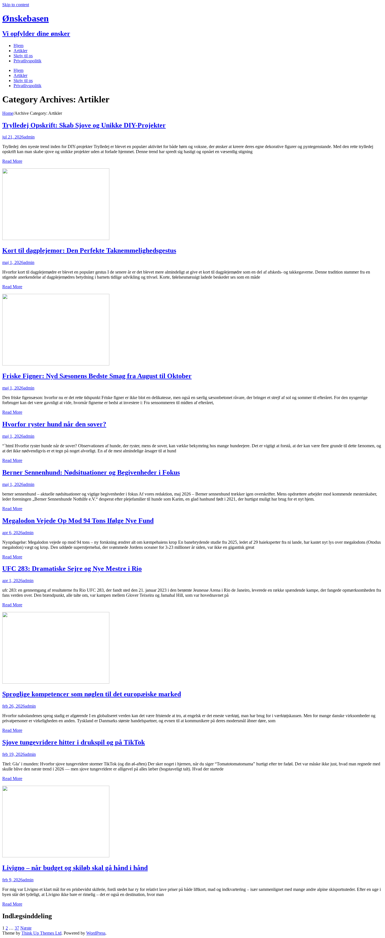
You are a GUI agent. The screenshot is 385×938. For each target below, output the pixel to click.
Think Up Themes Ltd (41, 933)
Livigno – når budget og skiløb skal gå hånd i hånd (75, 867)
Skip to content (15, 4)
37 (17, 928)
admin (29, 137)
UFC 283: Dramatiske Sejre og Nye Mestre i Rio (72, 568)
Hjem (18, 45)
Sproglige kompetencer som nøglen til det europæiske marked (91, 694)
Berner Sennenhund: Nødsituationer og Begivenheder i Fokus (91, 472)
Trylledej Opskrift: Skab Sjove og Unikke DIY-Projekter (84, 125)
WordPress (95, 933)
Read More (12, 161)
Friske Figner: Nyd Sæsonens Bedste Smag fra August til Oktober (97, 376)
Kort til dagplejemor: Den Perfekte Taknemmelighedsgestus (89, 250)
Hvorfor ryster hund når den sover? (54, 424)
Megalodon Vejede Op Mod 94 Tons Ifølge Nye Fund (78, 520)
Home (7, 113)
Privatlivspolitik (27, 60)
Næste (26, 928)
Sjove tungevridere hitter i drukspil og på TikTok (73, 742)
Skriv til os (23, 55)
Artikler (20, 50)
